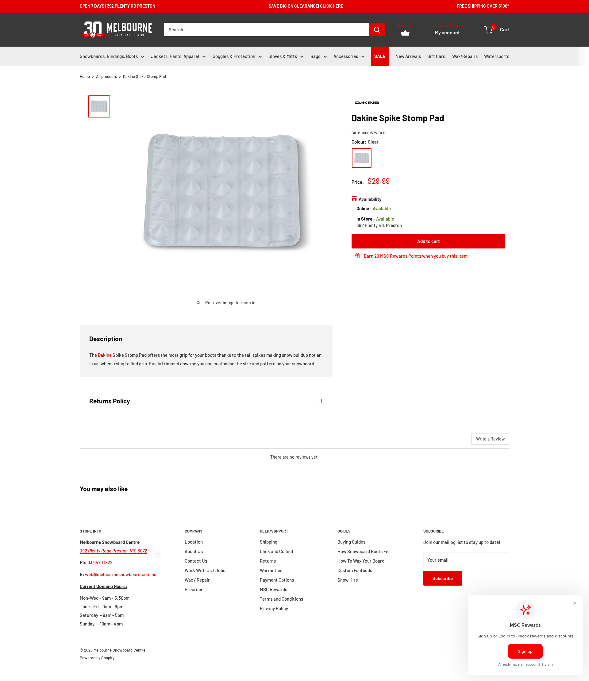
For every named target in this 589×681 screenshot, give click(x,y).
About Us (194, 551)
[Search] (377, 29)
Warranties (271, 570)
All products (106, 76)
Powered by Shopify (97, 657)
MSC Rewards (273, 589)
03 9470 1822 (100, 562)
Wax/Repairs (465, 56)
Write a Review (490, 438)
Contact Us (196, 561)
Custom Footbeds (354, 570)
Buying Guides (351, 541)
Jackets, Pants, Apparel (175, 56)
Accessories (345, 56)
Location (194, 541)
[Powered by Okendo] (107, 441)
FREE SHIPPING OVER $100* (483, 6)
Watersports (496, 56)
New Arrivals (408, 56)
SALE (380, 56)
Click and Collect (277, 551)
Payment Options (277, 580)
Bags (315, 56)
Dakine (105, 355)
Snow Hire (347, 580)
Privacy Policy (274, 608)
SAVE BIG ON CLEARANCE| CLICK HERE (306, 6)
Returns (268, 561)
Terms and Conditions (281, 599)
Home (85, 76)
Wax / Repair (197, 580)
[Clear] (361, 158)
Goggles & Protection (234, 56)
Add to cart (428, 241)
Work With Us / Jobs (205, 570)
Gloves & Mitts (282, 56)
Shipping (268, 541)
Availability (370, 199)
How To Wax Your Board (360, 561)
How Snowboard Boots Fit (363, 551)
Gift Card (436, 56)
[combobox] (266, 29)
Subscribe (443, 578)
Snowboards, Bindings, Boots (109, 56)
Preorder (194, 589)
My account (447, 33)
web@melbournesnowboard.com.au (120, 574)
